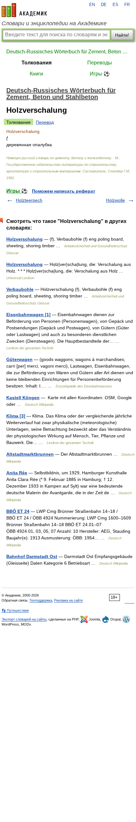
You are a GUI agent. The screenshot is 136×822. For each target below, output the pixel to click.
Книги (36, 73)
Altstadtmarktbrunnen (30, 454)
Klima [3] (15, 415)
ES (115, 5)
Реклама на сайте (68, 600)
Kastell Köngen (23, 397)
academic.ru (24, 10)
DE (104, 5)
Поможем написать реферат (63, 191)
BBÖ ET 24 (17, 511)
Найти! (122, 35)
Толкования (37, 62)
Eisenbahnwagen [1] (28, 314)
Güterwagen (19, 359)
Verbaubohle (20, 289)
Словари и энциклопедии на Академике (54, 23)
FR (127, 5)
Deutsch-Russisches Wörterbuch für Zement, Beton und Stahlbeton (68, 51)
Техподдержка (40, 600)
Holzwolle (115, 200)
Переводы (99, 62)
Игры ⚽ (100, 73)
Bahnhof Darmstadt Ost (31, 556)
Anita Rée (16, 472)
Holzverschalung (24, 239)
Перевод (45, 122)
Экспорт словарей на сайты (24, 619)
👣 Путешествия (15, 610)
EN (92, 5)
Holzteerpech (29, 200)
